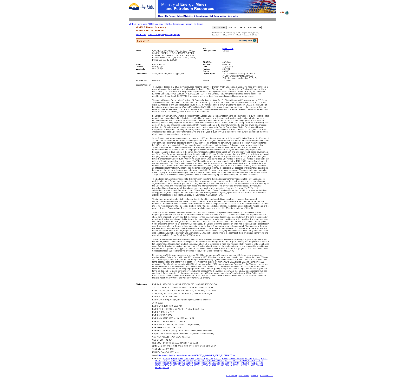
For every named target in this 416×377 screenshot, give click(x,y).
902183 (209, 358)
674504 (165, 365)
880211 (220, 361)
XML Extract (141, 34)
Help (281, 12)
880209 (205, 361)
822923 (197, 363)
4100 (197, 358)
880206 (189, 361)
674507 (181, 365)
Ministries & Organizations (196, 16)
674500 (243, 363)
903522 (264, 358)
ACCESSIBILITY (266, 376)
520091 (236, 365)
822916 (165, 363)
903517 (256, 358)
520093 (251, 365)
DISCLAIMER (244, 376)
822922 (189, 363)
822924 (205, 363)
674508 (189, 365)
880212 (228, 361)
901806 (174, 358)
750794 (181, 361)
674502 (259, 363)
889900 (228, 363)
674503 (158, 365)
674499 (236, 363)
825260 (212, 363)
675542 (220, 365)
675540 (205, 365)
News (160, 16)
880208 (197, 361)
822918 (173, 363)
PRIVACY (254, 376)
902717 (217, 358)
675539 (197, 365)
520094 (259, 365)
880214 (243, 361)
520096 (165, 367)
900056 (166, 358)
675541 (212, 365)
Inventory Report (172, 34)
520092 (243, 365)
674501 (251, 363)
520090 (228, 365)
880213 (236, 361)
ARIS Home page (155, 24)
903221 (232, 358)
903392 (248, 358)
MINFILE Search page (174, 24)
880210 (212, 361)
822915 (158, 363)
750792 (165, 361)
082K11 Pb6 (227, 48)
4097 (180, 358)
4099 (191, 358)
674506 (173, 365)
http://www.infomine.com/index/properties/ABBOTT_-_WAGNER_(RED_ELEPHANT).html (197, 355)
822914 (259, 361)
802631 (220, 363)
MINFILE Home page (138, 24)
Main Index (233, 16)
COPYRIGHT (231, 376)
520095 (158, 367)
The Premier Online (174, 16)
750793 (173, 361)
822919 (181, 363)
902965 (225, 358)
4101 (203, 358)
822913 (251, 361)
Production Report (156, 34)
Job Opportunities (218, 16)
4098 (186, 358)
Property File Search (194, 24)
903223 (240, 358)
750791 (158, 361)
